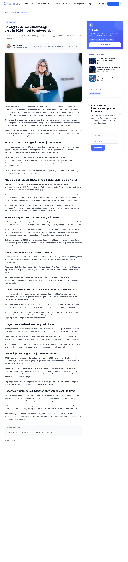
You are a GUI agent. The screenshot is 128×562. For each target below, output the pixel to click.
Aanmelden (113, 4)
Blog (89, 4)
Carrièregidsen (78, 4)
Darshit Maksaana (18, 45)
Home (26, 4)
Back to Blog (11, 440)
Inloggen (102, 4)
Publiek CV (67, 4)
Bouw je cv (104, 44)
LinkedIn (40, 432)
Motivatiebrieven (43, 4)
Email (51, 432)
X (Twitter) (27, 432)
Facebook (14, 432)
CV (31, 4)
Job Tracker (56, 4)
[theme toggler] (121, 3)
